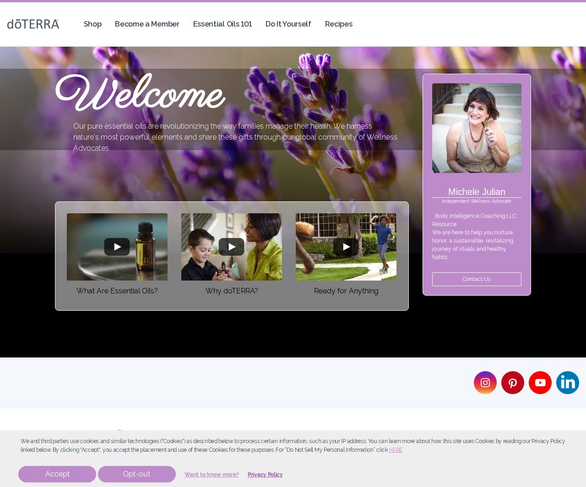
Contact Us (476, 279)
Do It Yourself (288, 24)
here (395, 450)
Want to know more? (211, 474)
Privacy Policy (265, 474)
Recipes (339, 24)
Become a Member (147, 24)
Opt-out (136, 474)
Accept (57, 474)
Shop (93, 24)
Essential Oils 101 (222, 24)
